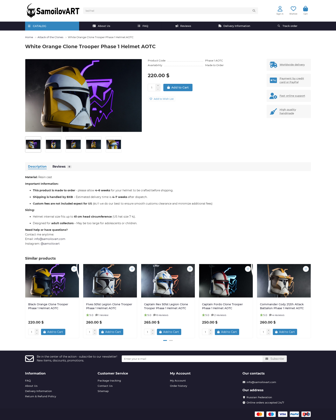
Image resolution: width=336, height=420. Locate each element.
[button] (25, 300)
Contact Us (105, 385)
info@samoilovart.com (261, 382)
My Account (180, 373)
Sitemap (103, 391)
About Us (104, 25)
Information (35, 373)
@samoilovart (50, 243)
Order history (178, 385)
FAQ (145, 25)
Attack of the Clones (50, 37)
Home (29, 37)
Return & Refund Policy (40, 396)
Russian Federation (259, 397)
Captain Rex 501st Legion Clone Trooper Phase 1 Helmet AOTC (166, 306)
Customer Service (113, 373)
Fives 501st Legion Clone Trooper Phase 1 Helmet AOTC (109, 306)
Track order (290, 25)
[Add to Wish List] (74, 269)
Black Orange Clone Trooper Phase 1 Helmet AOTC (48, 306)
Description (37, 166)
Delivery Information (236, 25)
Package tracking (109, 380)
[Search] (254, 11)
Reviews (185, 25)
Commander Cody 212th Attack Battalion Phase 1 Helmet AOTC (282, 306)
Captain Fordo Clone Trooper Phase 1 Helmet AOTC (222, 306)
